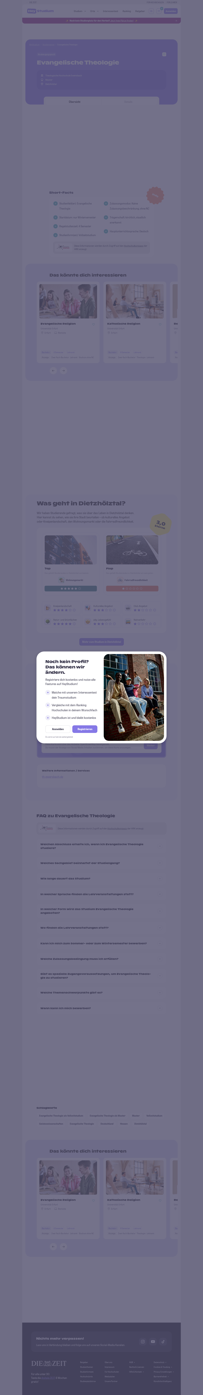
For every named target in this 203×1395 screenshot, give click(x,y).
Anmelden (58, 729)
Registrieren (85, 729)
